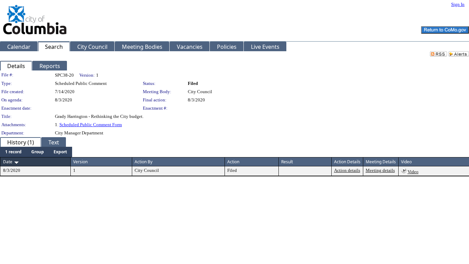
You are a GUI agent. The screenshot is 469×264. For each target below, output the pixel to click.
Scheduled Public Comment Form (90, 124)
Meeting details (380, 170)
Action (233, 162)
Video (413, 171)
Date (7, 162)
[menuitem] (13, 152)
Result (287, 162)
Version (80, 162)
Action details (347, 170)
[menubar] (36, 152)
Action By (143, 162)
